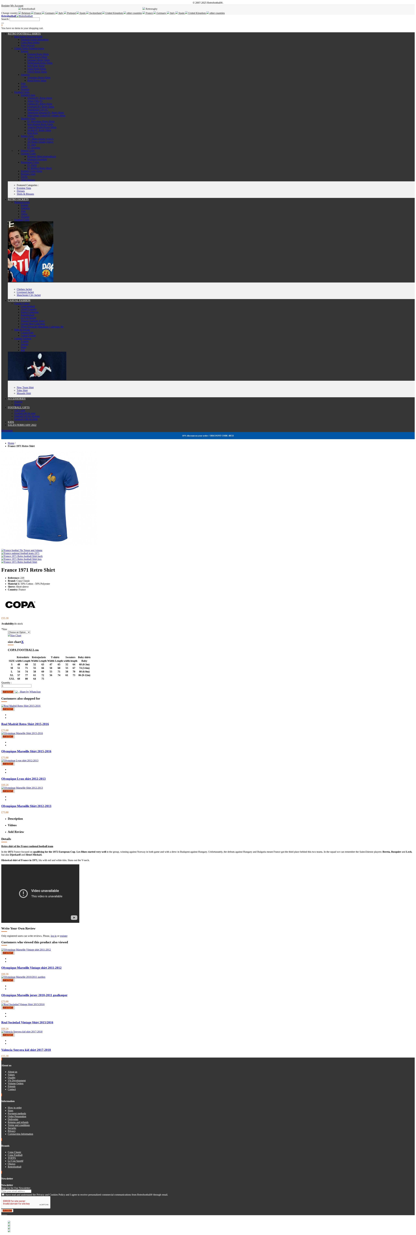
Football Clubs (21, 92)
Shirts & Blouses (25, 194)
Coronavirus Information (20, 1134)
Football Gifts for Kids (26, 419)
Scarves (18, 401)
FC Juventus (33, 147)
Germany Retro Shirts (38, 60)
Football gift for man (24, 413)
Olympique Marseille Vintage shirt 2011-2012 (31, 967)
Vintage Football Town (33, 321)
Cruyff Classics (29, 309)
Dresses (21, 191)
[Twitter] (3, 1213)
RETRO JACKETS (18, 199)
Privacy (12, 1131)
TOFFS (12, 1158)
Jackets (24, 344)
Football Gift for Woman (27, 416)
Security (12, 1128)
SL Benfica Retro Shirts (39, 168)
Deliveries (13, 1119)
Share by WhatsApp (29, 691)
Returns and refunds (18, 1122)
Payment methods (17, 1113)
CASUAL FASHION (19, 300)
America (25, 74)
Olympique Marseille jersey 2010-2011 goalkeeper (34, 995)
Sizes (10, 1110)
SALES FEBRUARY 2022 (22, 425)
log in (54, 935)
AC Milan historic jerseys (40, 139)
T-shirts (24, 341)
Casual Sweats (28, 335)
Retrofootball (27, 315)
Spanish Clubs (28, 118)
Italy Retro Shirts (36, 65)
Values (11, 1074)
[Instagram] (4, 1213)
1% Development (17, 1080)
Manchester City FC (37, 109)
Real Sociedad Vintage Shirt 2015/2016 (27, 1022)
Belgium (26, 13)
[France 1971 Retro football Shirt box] (21, 559)
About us (12, 1071)
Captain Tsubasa (22, 338)
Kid (23, 350)
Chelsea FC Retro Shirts (39, 103)
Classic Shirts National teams (29, 48)
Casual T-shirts (22, 303)
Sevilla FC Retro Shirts (39, 130)
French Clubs (28, 150)
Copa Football (15, 1155)
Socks (17, 404)
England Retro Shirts (38, 54)
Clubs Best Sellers (30, 42)
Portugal (71, 13)
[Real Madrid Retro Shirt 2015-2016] (20, 705)
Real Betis (32, 133)
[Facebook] (2, 1213)
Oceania (25, 89)
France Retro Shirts (37, 57)
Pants (23, 347)
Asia (23, 83)
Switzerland (95, 13)
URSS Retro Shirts (37, 71)
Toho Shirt (22, 390)
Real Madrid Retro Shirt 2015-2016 (25, 724)
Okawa (11, 1163)
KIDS (11, 422)
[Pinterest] (6, 1213)
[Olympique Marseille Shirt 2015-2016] (22, 733)
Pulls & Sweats (22, 329)
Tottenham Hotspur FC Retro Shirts (45, 112)
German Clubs (28, 153)
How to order (15, 1107)
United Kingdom (114, 13)
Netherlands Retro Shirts (39, 63)
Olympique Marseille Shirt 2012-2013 (26, 806)
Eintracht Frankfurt (37, 159)
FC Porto (32, 165)
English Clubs (28, 95)
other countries (134, 13)
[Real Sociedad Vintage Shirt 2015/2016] (23, 1004)
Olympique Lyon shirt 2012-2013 (23, 778)
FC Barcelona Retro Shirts (40, 121)
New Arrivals (28, 45)
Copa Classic (14, 1152)
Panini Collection (30, 312)
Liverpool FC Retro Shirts (40, 106)
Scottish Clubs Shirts (31, 171)
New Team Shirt (25, 387)
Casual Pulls (27, 332)
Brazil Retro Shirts (36, 80)
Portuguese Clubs (30, 162)
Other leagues (28, 179)
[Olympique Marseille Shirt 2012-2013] (22, 787)
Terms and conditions (19, 1125)
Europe (24, 51)
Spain (82, 13)
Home (11, 443)
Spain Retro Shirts (36, 68)
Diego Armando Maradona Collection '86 (42, 326)
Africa (24, 86)
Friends (11, 1086)
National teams (22, 202)
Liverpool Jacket (25, 292)
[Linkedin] (5, 1213)
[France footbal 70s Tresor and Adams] (21, 550)
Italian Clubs (27, 136)
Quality (11, 1077)
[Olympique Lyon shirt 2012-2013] (19, 760)
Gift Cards (19, 410)
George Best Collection (33, 323)
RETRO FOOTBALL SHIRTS (24, 33)
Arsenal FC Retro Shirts (39, 98)
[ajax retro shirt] (37, 379)
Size (4, 629)
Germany (50, 13)
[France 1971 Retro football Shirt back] (22, 556)
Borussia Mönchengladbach (41, 156)
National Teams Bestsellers (34, 39)
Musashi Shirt (24, 393)
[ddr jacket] (30, 281)
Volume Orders (15, 1083)
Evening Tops (24, 188)
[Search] (2, 23)
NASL (24, 177)
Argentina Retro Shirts (38, 77)
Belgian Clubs (28, 174)
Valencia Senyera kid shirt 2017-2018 (26, 1050)
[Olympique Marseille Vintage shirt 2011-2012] (26, 949)
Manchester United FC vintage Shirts (46, 115)
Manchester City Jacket (29, 295)
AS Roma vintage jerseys (40, 141)
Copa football (28, 306)
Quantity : (6, 682)
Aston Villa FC (35, 101)
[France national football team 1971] (20, 553)
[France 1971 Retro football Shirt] (19, 562)
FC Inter (31, 144)
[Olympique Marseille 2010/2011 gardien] (23, 977)
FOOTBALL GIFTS (19, 407)
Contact (12, 1089)
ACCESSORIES (17, 398)
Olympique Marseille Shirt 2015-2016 (26, 751)
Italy (61, 13)
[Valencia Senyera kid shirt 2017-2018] (21, 1031)
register (63, 935)
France (38, 13)
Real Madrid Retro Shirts (40, 124)
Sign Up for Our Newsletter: (16, 1188)
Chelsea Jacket (24, 289)
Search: (5, 19)
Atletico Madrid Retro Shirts (41, 127)
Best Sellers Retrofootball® (28, 36)
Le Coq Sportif (28, 318)
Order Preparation (17, 1116)
